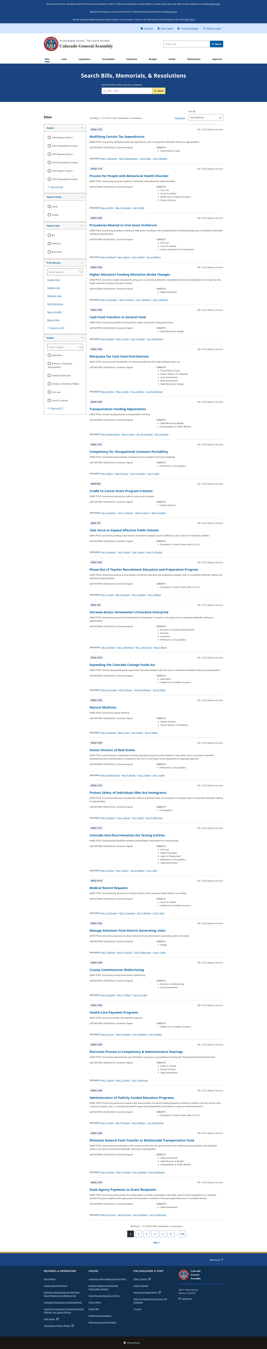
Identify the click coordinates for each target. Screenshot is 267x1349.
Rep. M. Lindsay (108, 1214)
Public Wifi (94, 1309)
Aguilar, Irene (53, 279)
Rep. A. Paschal (108, 995)
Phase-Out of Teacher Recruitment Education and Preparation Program (144, 569)
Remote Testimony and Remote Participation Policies (103, 1287)
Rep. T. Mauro (107, 1080)
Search (217, 44)
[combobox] (205, 117)
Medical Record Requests (109, 888)
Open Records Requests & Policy (104, 1295)
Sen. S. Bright (138, 257)
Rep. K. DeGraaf (108, 257)
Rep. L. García (124, 818)
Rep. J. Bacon (124, 257)
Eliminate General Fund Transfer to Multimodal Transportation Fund (142, 1140)
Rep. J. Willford (108, 952)
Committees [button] (108, 59)
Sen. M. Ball (145, 158)
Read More (172, 11)
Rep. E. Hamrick (126, 299)
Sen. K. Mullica (108, 647)
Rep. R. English (159, 512)
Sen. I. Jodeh (153, 473)
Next (155, 1242)
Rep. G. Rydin (107, 207)
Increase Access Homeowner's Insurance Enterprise (129, 612)
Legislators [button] (84, 59)
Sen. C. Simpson (160, 299)
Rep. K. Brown (107, 339)
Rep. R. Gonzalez (123, 207)
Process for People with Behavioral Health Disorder (129, 176)
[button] (65, 127)
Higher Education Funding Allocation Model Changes (130, 274)
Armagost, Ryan (54, 295)
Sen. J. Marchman (126, 647)
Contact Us (187, 1298)
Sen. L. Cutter (160, 952)
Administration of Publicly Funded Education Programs (132, 1097)
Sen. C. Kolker (144, 775)
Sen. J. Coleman (143, 299)
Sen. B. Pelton (159, 690)
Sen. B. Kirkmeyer (155, 339)
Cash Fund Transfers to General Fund (118, 317)
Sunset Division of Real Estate (112, 750)
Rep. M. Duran (125, 690)
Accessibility (49, 1279)
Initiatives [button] (131, 59)
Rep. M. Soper (122, 473)
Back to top (215, 1259)
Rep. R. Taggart (123, 594)
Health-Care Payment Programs (114, 1012)
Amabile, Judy (53, 287)
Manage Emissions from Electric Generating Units (127, 930)
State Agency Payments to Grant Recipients (123, 1189)
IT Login (137, 1309)
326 (182, 1234)
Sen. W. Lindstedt (144, 434)
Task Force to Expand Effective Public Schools (124, 530)
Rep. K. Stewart (123, 1034)
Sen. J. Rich (152, 870)
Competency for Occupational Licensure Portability (129, 451)
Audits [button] (172, 59)
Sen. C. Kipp (159, 913)
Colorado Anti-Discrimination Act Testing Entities (127, 835)
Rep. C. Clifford (124, 995)
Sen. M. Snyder (140, 995)
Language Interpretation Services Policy (107, 1279)
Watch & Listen (214, 28)
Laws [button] (64, 59)
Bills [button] (47, 59)
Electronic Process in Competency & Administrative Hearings (136, 1052)
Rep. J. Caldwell (108, 732)
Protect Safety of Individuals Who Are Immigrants (128, 792)
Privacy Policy (95, 1302)
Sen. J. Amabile (138, 339)
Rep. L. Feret (123, 732)
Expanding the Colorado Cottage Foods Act (122, 665)
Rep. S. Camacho (127, 913)
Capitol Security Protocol (55, 1285)
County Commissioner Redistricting (117, 970)
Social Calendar (141, 1285)
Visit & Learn (167, 28)
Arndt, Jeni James (55, 304)
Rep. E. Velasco (108, 818)
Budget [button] (153, 59)
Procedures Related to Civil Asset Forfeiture (123, 225)
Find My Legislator (189, 28)
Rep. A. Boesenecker (128, 158)
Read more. (215, 3)
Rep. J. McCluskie (109, 299)
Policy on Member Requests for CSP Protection (150, 1301)
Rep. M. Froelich (124, 952)
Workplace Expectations (100, 1315)
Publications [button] (194, 59)
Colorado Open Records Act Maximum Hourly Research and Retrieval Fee (62, 1294)
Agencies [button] (217, 59)
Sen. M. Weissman (154, 818)
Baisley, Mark (53, 320)
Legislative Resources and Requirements (63, 1302)
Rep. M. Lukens (142, 512)
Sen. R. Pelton (151, 732)
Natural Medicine (103, 707)
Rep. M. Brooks (129, 775)
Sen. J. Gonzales (138, 473)
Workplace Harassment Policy (103, 1322)
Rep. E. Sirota (123, 339)
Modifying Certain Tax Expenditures (117, 136)
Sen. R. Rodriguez (142, 690)
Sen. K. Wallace (154, 257)
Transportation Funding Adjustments (118, 409)
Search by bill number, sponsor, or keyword (122, 84)
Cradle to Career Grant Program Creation (121, 491)
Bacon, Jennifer (54, 312)
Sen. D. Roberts (160, 158)
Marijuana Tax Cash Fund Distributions (119, 356)
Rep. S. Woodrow (109, 158)
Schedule (148, 28)
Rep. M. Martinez (154, 552)
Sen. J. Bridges (137, 391)
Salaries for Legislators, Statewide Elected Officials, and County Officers (64, 1311)
